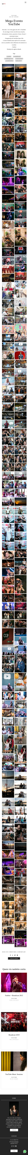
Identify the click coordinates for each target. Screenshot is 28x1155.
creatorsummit (19, 58)
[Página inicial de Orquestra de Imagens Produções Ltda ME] (3, 4)
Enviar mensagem (14, 1141)
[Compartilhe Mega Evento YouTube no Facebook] (10, 955)
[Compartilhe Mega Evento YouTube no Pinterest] (17, 955)
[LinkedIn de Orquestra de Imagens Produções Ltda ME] (15, 1146)
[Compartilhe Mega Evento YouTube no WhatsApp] (12, 955)
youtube (9, 56)
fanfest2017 (19, 60)
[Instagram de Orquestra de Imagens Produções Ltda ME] (13, 1146)
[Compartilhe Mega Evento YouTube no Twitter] (14, 955)
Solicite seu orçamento (14, 958)
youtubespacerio (9, 58)
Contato (14, 1150)
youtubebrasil (16, 56)
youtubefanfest (9, 60)
